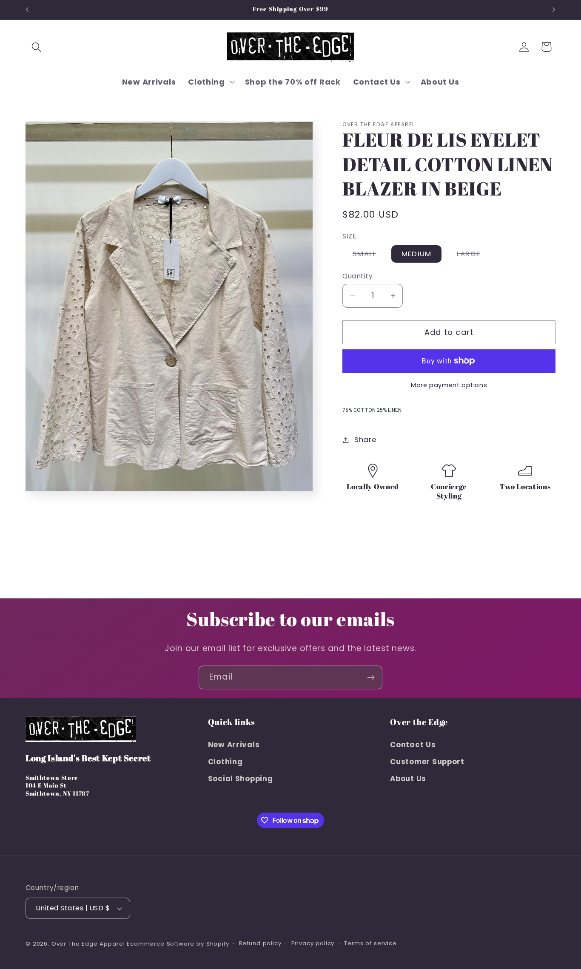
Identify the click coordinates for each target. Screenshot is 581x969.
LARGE (473, 255)
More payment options (449, 385)
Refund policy (260, 943)
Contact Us (413, 744)
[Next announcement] (553, 10)
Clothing (225, 761)
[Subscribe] (370, 677)
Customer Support (427, 761)
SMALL (369, 255)
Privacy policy (313, 943)
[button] (37, 47)
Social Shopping (240, 778)
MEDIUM (416, 254)
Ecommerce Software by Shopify (178, 944)
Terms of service (370, 943)
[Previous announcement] (27, 10)
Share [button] (365, 439)
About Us (408, 778)
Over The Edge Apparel (88, 944)
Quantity (357, 276)
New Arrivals (234, 744)
